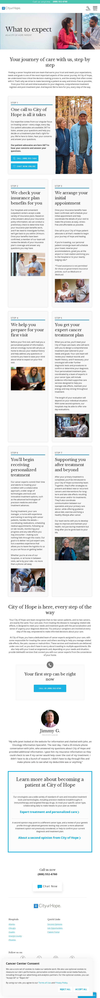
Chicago (12, 928)
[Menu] (95, 8)
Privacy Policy (61, 982)
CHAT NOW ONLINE (26, 166)
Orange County (15, 936)
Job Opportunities (55, 928)
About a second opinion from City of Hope (48, 837)
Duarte (12, 932)
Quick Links (53, 919)
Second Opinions (54, 924)
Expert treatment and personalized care (48, 812)
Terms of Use (44, 982)
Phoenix (12, 940)
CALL (26, 158)
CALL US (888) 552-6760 (50, 688)
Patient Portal (53, 932)
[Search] (88, 8)
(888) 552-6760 (60, 1)
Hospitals (14, 919)
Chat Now (50, 886)
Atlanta (12, 924)
